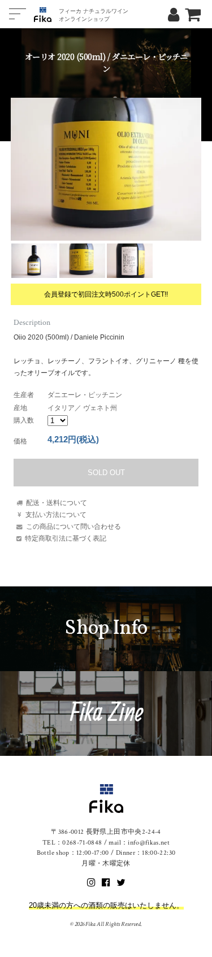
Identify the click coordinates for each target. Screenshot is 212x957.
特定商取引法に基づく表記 (65, 538)
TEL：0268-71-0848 (72, 842)
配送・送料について (56, 502)
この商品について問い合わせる (73, 526)
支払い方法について (55, 514)
